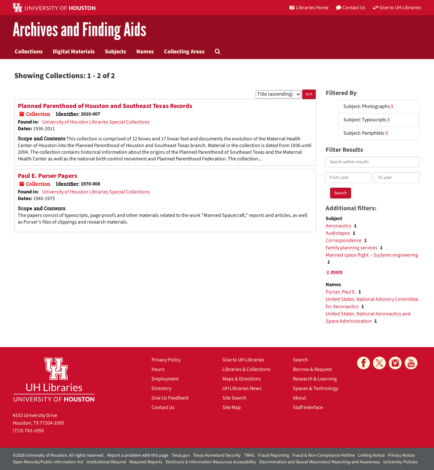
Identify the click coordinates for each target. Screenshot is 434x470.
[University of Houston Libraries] (54, 379)
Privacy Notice (401, 455)
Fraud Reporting (273, 455)
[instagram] (395, 363)
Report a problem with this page (137, 455)
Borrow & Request (312, 369)
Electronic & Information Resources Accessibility (211, 462)
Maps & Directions (241, 378)
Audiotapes (338, 233)
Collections (29, 51)
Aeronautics (339, 225)
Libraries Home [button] (312, 7)
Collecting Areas (184, 51)
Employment (165, 378)
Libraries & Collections (246, 369)
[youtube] (411, 363)
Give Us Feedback (170, 397)
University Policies (400, 462)
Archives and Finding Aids (79, 30)
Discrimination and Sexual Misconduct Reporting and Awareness (319, 462)
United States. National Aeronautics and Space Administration (368, 317)
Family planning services (352, 247)
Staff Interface (308, 407)
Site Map (231, 407)
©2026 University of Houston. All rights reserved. (58, 455)
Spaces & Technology (315, 388)
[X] (379, 363)
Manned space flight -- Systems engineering (372, 255)
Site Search (234, 397)
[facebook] (363, 363)
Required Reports (145, 462)
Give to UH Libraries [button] (400, 7)
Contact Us (163, 407)
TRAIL (249, 455)
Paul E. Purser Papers (47, 175)
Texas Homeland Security (217, 455)
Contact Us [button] (353, 7)
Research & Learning (315, 378)
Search (300, 359)
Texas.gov (181, 455)
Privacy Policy (166, 359)
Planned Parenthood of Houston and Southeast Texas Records (105, 106)
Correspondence (344, 240)
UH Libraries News (241, 388)
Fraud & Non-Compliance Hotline (323, 455)
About (299, 397)
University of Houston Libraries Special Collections (96, 121)
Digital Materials (74, 51)
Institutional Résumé (106, 462)
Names (145, 51)
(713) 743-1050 (28, 430)
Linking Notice (371, 455)
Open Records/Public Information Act (48, 462)
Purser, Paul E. (341, 291)
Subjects (115, 51)
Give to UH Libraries (243, 359)
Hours (158, 369)
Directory (161, 388)
